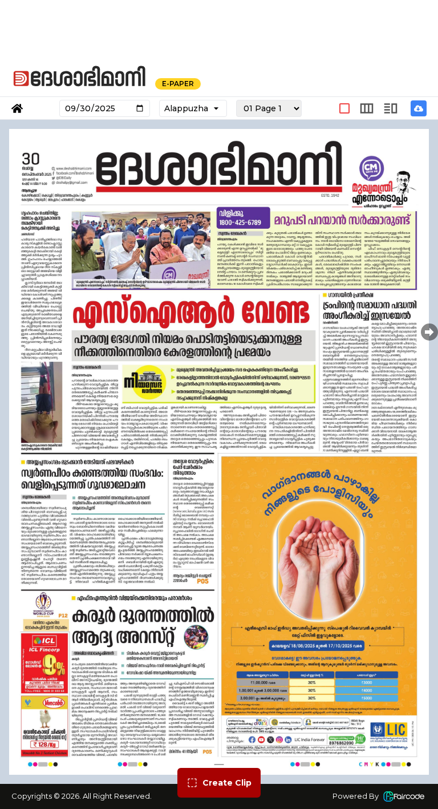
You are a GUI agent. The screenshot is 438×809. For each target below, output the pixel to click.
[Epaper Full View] (344, 108)
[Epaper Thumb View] (390, 108)
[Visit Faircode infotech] (404, 796)
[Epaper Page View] (366, 108)
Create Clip (227, 783)
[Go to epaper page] (17, 108)
